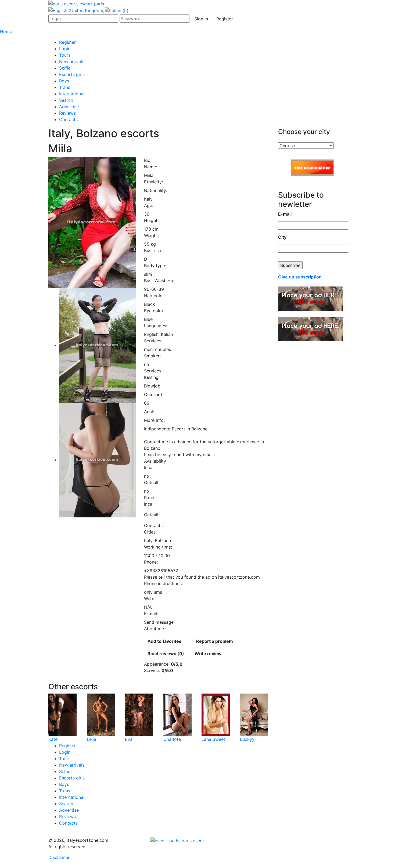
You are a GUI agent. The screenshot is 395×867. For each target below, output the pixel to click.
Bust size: (153, 250)
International (71, 93)
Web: (149, 598)
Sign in (201, 18)
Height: (151, 220)
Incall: (150, 467)
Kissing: (152, 377)
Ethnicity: (153, 181)
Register (224, 18)
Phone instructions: (163, 583)
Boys (64, 81)
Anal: (149, 411)
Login (64, 48)
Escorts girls (72, 74)
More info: (154, 420)
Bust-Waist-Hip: (159, 280)
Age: (148, 205)
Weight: (151, 235)
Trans (64, 87)
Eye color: (154, 310)
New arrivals (71, 61)
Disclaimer (59, 857)
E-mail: (151, 613)
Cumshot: (153, 394)
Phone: (151, 562)
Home (6, 31)
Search (66, 100)
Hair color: (154, 295)
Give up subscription (300, 277)
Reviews (67, 113)
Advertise (69, 106)
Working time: (158, 547)
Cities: (150, 532)
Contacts (68, 119)
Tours (64, 55)
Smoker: (152, 355)
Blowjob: (152, 386)
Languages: (155, 325)
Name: (150, 166)
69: (147, 403)
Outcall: (151, 482)
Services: (153, 340)
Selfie (64, 68)
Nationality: (155, 190)
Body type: (155, 265)
